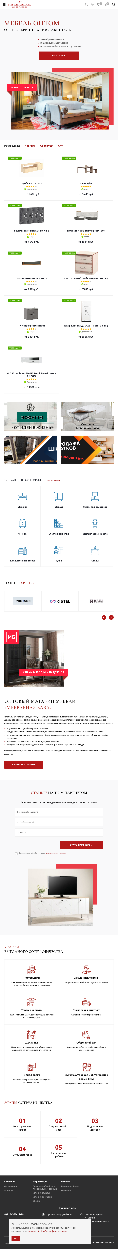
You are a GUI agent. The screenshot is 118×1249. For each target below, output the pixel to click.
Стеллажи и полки (59, 534)
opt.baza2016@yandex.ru (59, 1214)
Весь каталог (54, 480)
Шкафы (59, 507)
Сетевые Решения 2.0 (103, 1243)
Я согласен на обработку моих (42, 853)
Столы (95, 560)
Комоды (22, 534)
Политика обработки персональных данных (45, 1187)
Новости (8, 1190)
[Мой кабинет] (92, 4)
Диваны (22, 507)
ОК (15, 1238)
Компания (9, 1181)
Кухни (59, 560)
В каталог (58, 55)
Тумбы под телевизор (95, 507)
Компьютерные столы (22, 560)
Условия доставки (42, 1197)
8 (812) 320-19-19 (13, 1214)
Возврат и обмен (70, 1186)
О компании (10, 1186)
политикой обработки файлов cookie (47, 1231)
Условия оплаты (41, 1193)
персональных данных (56, 853)
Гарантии (66, 1190)
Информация (40, 1181)
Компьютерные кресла (95, 534)
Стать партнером (23, 764)
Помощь (65, 1181)
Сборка (36, 1201)
